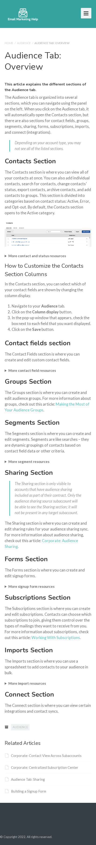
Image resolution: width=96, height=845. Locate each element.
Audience (24, 43)
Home (9, 43)
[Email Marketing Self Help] (23, 14)
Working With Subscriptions (55, 637)
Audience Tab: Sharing (28, 779)
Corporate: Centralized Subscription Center (44, 767)
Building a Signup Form (28, 791)
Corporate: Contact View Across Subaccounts (46, 755)
